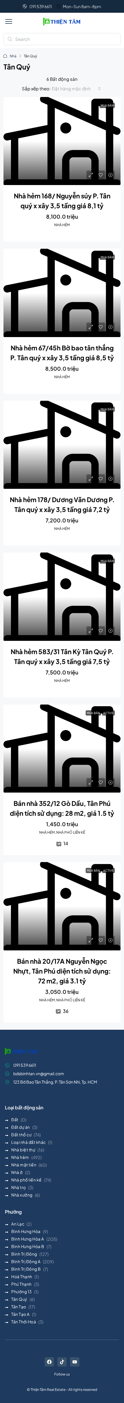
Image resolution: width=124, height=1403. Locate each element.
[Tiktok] (62, 1362)
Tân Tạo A (20, 1314)
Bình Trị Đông (24, 1253)
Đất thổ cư (21, 1134)
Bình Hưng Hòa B (27, 1246)
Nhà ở (17, 1172)
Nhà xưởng (22, 1194)
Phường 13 (21, 1291)
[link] (62, 141)
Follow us (62, 1374)
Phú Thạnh (21, 1284)
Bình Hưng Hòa (26, 1231)
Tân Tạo (18, 1306)
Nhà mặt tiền (23, 1164)
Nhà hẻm (20, 1157)
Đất (14, 1119)
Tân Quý (19, 1299)
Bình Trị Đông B (26, 1269)
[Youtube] (74, 1362)
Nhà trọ (18, 1187)
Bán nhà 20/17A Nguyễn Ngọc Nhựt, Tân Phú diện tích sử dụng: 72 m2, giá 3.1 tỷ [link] (62, 971)
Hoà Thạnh (21, 1276)
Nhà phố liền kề (26, 1179)
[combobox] (76, 89)
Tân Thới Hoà (23, 1321)
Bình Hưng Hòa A (27, 1238)
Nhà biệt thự (23, 1149)
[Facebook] (49, 1362)
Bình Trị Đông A (26, 1261)
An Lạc (17, 1223)
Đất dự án (20, 1127)
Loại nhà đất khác (28, 1142)
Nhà (13, 56)
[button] (9, 21)
